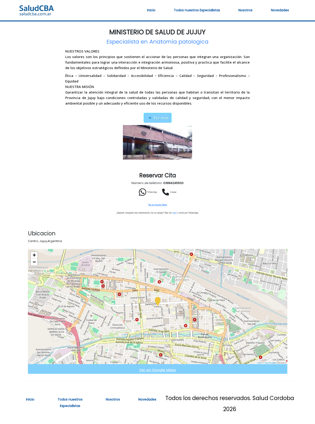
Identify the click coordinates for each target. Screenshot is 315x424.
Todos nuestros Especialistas (197, 10)
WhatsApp (152, 192)
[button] (158, 302)
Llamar (173, 192)
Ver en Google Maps (157, 204)
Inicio (151, 10)
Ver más (161, 117)
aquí (175, 212)
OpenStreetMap (270, 362)
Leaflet (259, 362)
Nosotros (245, 10)
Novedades (280, 10)
